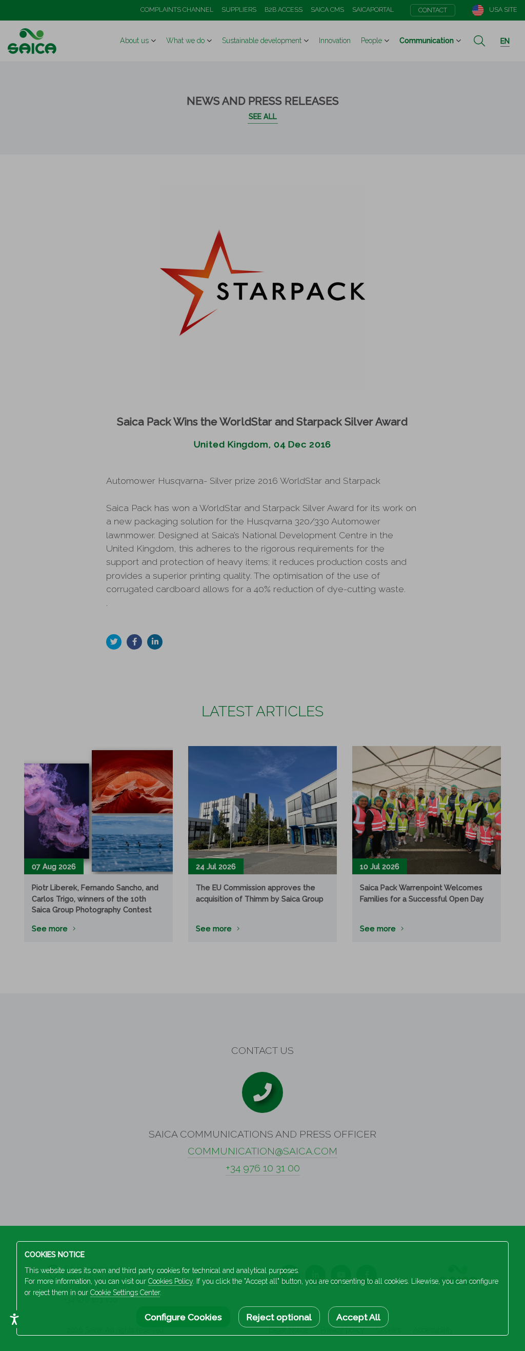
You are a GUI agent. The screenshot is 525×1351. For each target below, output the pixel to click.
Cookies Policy (170, 1281)
